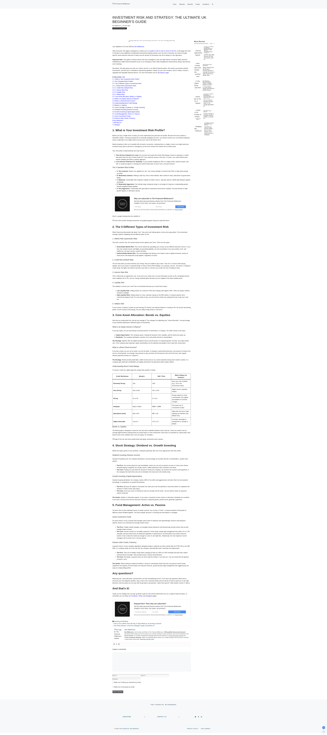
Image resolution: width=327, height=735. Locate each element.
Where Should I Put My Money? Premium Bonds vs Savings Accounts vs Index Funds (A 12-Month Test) (209, 71)
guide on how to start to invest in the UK (163, 51)
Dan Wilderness (116, 25)
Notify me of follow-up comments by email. (127, 682)
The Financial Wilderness (129, 728)
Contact (198, 4)
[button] (213, 4)
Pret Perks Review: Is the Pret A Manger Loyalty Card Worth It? (134, 625)
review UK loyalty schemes (176, 635)
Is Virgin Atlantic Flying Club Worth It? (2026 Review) (208, 88)
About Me (190, 4)
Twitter (140, 596)
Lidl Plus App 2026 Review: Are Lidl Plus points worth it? (209, 57)
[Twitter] (116, 644)
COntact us (161, 716)
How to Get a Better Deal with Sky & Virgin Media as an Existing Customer (137, 623)
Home (174, 4)
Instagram (149, 596)
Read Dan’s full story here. (147, 639)
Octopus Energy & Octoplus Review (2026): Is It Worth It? (208, 116)
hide (123, 77)
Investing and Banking (119, 28)
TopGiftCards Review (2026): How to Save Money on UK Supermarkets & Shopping (208, 130)
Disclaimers (206, 4)
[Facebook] (114, 644)
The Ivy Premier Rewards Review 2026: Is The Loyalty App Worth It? (208, 103)
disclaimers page (163, 72)
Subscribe (182, 4)
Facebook (134, 596)
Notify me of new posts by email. (124, 687)
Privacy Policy (192, 728)
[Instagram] (119, 644)
